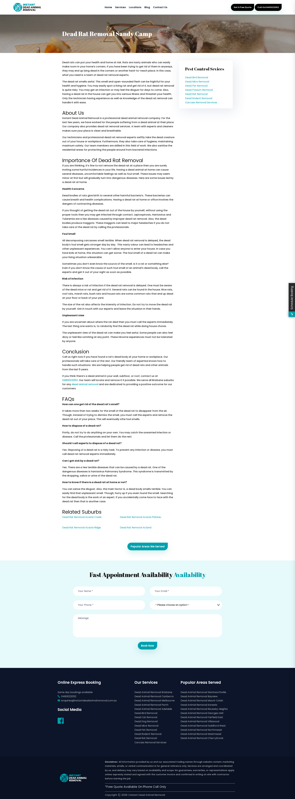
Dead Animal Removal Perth (151, 705)
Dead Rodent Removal (198, 98)
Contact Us (160, 7)
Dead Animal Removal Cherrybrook (202, 738)
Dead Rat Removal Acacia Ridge (81, 527)
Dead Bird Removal (196, 77)
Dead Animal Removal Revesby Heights (204, 709)
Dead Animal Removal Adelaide (153, 709)
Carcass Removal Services (201, 102)
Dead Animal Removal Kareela (199, 705)
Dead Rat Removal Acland (135, 527)
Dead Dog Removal (146, 721)
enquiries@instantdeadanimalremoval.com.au (89, 700)
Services (120, 7)
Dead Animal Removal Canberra (153, 696)
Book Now (147, 645)
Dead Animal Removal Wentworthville (203, 692)
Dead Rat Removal (196, 94)
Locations (135, 7)
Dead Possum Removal (199, 90)
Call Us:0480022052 (268, 7)
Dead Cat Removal (145, 717)
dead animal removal (85, 384)
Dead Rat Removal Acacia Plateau (140, 517)
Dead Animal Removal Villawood (200, 721)
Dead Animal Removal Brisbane (153, 692)
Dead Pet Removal (196, 85)
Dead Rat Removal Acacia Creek (82, 517)
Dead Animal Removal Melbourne (154, 700)
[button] (186, 603)
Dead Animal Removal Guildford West (203, 725)
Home (108, 7)
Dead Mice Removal (197, 81)
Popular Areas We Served (148, 546)
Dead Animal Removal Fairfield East (202, 717)
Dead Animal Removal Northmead (201, 730)
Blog (147, 7)
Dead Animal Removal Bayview (199, 696)
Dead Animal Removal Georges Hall (202, 713)
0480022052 (70, 380)
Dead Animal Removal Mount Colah (202, 700)
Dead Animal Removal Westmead (201, 734)
